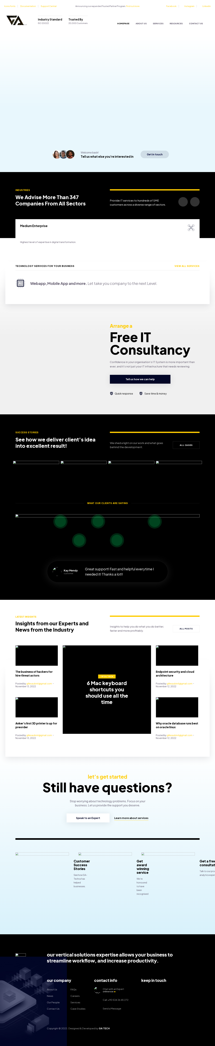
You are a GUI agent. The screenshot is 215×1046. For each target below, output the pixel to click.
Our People (53, 1002)
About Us (141, 23)
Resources (176, 23)
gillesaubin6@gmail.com (39, 683)
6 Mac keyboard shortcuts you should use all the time (106, 692)
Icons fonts (9, 6)
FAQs (73, 989)
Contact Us (196, 23)
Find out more (132, 6)
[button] (155, 154)
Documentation (28, 6)
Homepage (123, 23)
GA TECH (104, 1028)
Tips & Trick (106, 676)
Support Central (49, 6)
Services (158, 23)
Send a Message (112, 1008)
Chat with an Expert (113, 990)
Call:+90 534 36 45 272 (115, 999)
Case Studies (78, 1008)
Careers (75, 995)
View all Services (187, 266)
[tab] (107, 283)
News (50, 995)
